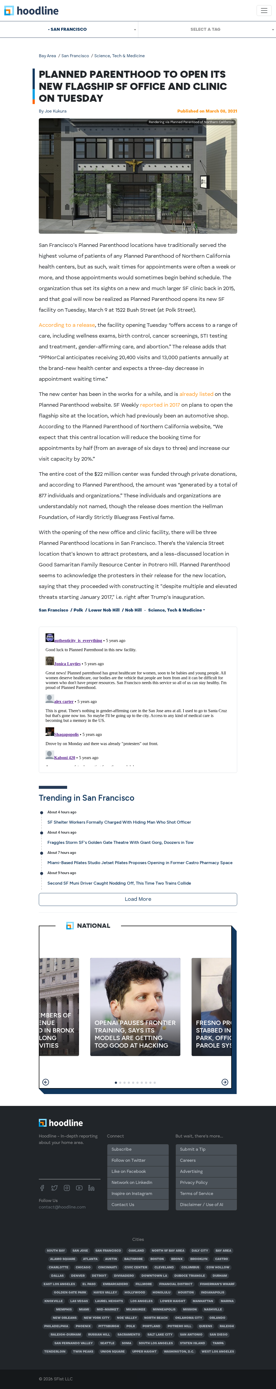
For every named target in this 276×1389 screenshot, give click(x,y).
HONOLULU (161, 1292)
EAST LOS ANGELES (59, 1284)
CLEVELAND (164, 1267)
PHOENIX (83, 1326)
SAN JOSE (80, 1250)
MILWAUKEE (136, 1309)
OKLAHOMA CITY (188, 1318)
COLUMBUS (190, 1267)
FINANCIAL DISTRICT (175, 1284)
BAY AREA (223, 1250)
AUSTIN (111, 1259)
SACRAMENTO (129, 1334)
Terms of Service (196, 1194)
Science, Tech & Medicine (119, 56)
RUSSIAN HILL (99, 1334)
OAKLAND (136, 1250)
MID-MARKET (108, 1309)
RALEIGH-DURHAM (66, 1334)
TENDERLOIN (54, 1351)
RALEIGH (227, 1326)
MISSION (190, 1309)
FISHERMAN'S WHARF (217, 1284)
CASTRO (221, 1259)
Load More (138, 899)
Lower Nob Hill (104, 610)
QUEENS (205, 1326)
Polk (78, 610)
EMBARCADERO (115, 1284)
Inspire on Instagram (132, 1194)
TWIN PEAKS (83, 1351)
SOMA (126, 1343)
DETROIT (99, 1276)
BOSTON (157, 1259)
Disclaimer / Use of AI (201, 1205)
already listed (196, 394)
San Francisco (75, 56)
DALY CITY (200, 1250)
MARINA (227, 1301)
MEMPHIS (64, 1309)
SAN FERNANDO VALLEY (73, 1343)
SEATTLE (107, 1343)
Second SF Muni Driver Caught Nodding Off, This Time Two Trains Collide (119, 883)
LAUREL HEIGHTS (109, 1301)
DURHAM (220, 1276)
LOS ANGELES (141, 1301)
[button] (45, 1082)
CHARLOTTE (58, 1267)
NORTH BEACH (156, 1318)
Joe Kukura (53, 111)
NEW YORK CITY (96, 1318)
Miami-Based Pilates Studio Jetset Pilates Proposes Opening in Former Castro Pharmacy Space (140, 862)
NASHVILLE (213, 1309)
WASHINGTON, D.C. (179, 1351)
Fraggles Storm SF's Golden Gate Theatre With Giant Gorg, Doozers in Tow (120, 842)
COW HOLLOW (217, 1267)
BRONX (177, 1259)
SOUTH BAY (56, 1250)
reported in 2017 (160, 405)
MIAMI (84, 1309)
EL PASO (89, 1284)
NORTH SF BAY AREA (168, 1250)
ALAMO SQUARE (62, 1259)
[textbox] (207, 29)
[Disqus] (138, 698)
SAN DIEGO (218, 1334)
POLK (130, 1326)
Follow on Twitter (129, 1161)
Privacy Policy (194, 1183)
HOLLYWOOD (135, 1292)
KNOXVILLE (53, 1301)
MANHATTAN (203, 1301)
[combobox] (69, 29)
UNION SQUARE (113, 1351)
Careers (188, 1161)
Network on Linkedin (132, 1183)
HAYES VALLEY (105, 1292)
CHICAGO (83, 1267)
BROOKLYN (199, 1259)
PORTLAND (151, 1326)
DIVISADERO (124, 1276)
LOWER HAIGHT (172, 1301)
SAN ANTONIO (191, 1334)
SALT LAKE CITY (159, 1334)
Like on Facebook (129, 1172)
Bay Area (47, 56)
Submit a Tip (192, 1149)
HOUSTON (186, 1292)
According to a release (67, 325)
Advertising (191, 1172)
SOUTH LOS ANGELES (156, 1343)
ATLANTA (90, 1259)
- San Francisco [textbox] (67, 29)
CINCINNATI (107, 1267)
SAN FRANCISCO (108, 1250)
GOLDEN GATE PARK (70, 1292)
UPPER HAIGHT (144, 1351)
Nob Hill (133, 610)
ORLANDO (217, 1318)
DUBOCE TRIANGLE (189, 1276)
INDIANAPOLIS (212, 1292)
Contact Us (123, 1205)
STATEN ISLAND (192, 1343)
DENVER (78, 1276)
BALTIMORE (133, 1259)
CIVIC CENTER (136, 1267)
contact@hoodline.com (62, 1207)
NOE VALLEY (127, 1318)
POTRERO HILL (179, 1326)
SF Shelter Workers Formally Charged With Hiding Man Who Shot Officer (119, 822)
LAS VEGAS (79, 1301)
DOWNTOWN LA (154, 1276)
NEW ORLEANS (65, 1318)
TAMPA (218, 1343)
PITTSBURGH (108, 1326)
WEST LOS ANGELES (218, 1351)
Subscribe (122, 1149)
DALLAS (57, 1276)
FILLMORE (144, 1284)
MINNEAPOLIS (164, 1309)
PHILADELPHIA (56, 1326)
